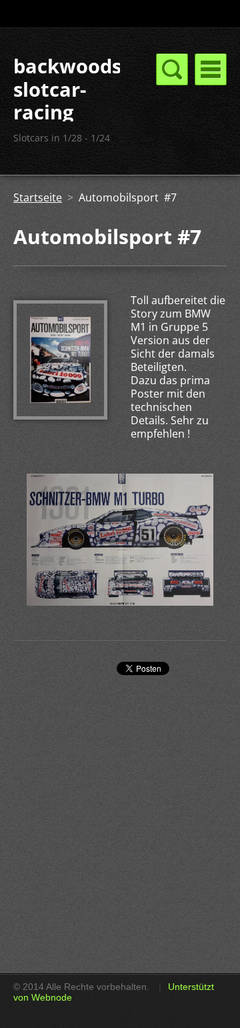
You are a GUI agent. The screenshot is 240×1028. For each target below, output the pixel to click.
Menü (211, 69)
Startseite (37, 197)
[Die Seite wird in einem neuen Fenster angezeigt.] (60, 415)
